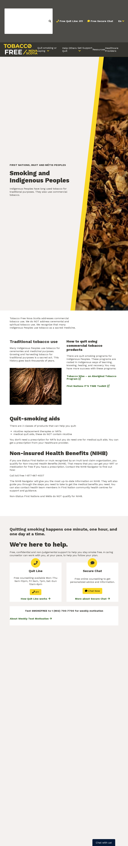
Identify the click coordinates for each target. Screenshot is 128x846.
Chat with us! (104, 842)
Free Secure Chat (102, 21)
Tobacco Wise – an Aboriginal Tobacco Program (91, 377)
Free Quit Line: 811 (71, 21)
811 (37, 591)
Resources (99, 49)
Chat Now (93, 590)
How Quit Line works (34, 598)
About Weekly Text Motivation (29, 618)
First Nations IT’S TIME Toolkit (86, 386)
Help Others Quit (69, 49)
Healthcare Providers (111, 49)
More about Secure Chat (91, 598)
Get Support (85, 47)
